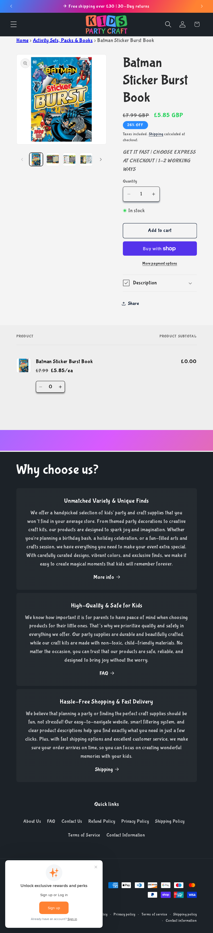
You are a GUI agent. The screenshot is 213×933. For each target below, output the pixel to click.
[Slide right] (100, 159)
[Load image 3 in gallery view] (69, 159)
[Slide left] (22, 159)
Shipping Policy (170, 821)
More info (104, 577)
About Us (32, 821)
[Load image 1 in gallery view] (36, 159)
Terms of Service (84, 835)
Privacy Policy (135, 821)
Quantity (130, 181)
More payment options (159, 263)
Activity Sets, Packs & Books (63, 40)
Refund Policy (101, 821)
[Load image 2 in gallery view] (52, 159)
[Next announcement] (202, 6)
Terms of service (154, 914)
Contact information (181, 920)
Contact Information (125, 835)
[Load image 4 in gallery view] (86, 159)
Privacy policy (124, 914)
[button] (13, 24)
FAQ (103, 673)
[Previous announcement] (11, 6)
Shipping (156, 134)
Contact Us (72, 821)
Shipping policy (185, 914)
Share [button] (133, 303)
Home (22, 40)
